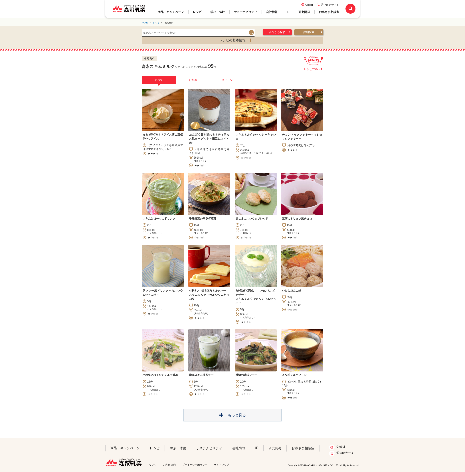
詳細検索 (308, 32)
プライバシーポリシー (194, 464)
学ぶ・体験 (218, 11)
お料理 (193, 79)
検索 (251, 32)
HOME (145, 22)
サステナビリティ (245, 11)
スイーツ (227, 79)
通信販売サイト (330, 4)
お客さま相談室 (329, 11)
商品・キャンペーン (171, 11)
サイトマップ (221, 464)
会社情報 (272, 11)
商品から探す (277, 32)
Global (309, 4)
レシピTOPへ (312, 69)
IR (288, 11)
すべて (159, 81)
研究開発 (304, 11)
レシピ (197, 11)
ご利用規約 (169, 464)
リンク (153, 464)
